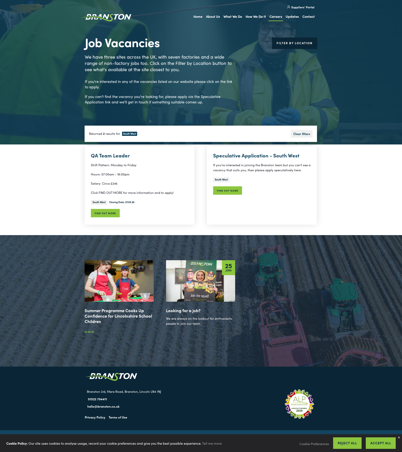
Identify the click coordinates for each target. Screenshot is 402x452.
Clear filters (301, 133)
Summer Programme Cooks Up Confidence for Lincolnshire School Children (118, 315)
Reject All (347, 442)
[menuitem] (198, 16)
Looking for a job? (183, 310)
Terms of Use (118, 417)
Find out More (105, 213)
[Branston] (106, 18)
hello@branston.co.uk (103, 406)
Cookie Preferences (314, 443)
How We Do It (256, 16)
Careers (275, 16)
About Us (213, 16)
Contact (308, 16)
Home (197, 16)
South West (99, 202)
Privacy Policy (95, 417)
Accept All (380, 442)
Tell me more (212, 443)
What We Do (232, 16)
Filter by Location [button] (295, 43)
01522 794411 (97, 399)
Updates (292, 16)
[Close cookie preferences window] (399, 437)
